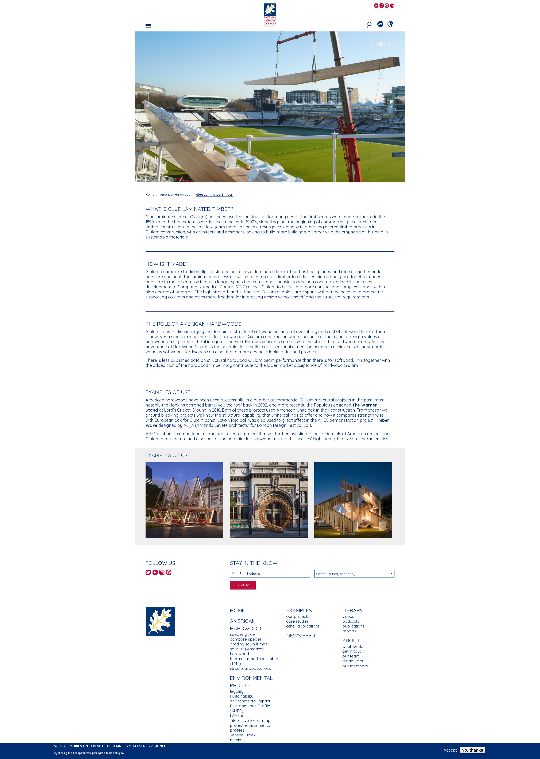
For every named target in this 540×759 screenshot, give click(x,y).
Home (150, 194)
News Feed (300, 635)
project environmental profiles (250, 728)
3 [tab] (380, 44)
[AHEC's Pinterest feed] (387, 5)
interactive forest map (250, 720)
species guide (242, 634)
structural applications (250, 668)
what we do (352, 646)
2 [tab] (375, 44)
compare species (246, 639)
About (351, 640)
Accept (450, 750)
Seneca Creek (242, 734)
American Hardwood (175, 194)
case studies (297, 621)
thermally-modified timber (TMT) (254, 661)
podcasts (350, 621)
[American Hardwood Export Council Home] (270, 15)
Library (352, 610)
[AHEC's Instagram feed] (381, 5)
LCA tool (238, 715)
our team (350, 656)
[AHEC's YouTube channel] (376, 5)
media (235, 739)
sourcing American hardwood (247, 651)
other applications (303, 626)
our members (355, 665)
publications (353, 626)
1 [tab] (369, 44)
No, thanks (472, 750)
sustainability (241, 696)
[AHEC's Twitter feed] (148, 573)
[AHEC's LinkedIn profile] (392, 5)
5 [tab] (392, 44)
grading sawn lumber (249, 644)
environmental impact (250, 700)
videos (348, 616)
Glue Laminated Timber (214, 194)
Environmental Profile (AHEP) (250, 708)
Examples (299, 610)
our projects (297, 616)
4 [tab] (386, 44)
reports (349, 630)
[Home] (160, 621)
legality (236, 691)
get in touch (353, 651)
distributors (352, 660)
